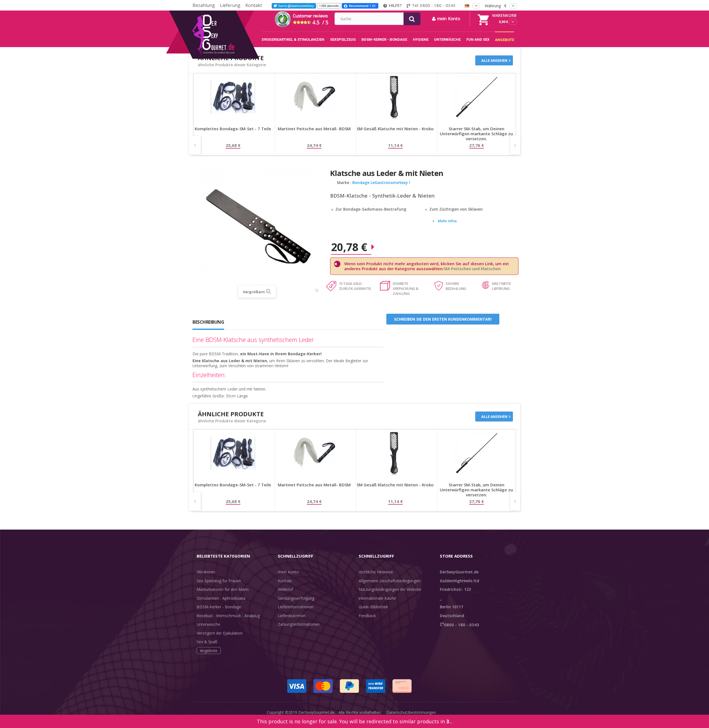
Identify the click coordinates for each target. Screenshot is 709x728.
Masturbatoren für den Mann (223, 589)
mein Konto (288, 571)
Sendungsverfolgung (296, 598)
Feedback (367, 615)
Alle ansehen (494, 60)
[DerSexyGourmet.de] (225, 12)
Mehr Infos (447, 220)
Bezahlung (203, 5)
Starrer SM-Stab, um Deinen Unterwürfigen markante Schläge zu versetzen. (476, 133)
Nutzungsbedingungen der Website (390, 589)
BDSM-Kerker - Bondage (219, 606)
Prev (196, 145)
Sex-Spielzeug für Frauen (219, 580)
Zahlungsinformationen (299, 624)
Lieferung (230, 5)
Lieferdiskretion (291, 615)
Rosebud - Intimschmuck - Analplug (228, 615)
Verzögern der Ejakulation (220, 633)
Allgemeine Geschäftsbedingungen (389, 580)
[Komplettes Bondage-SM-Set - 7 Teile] (233, 97)
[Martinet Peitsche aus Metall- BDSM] (314, 97)
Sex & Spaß (207, 641)
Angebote (208, 650)
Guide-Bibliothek (373, 606)
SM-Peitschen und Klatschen (472, 268)
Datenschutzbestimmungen (411, 712)
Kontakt (253, 5)
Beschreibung (208, 322)
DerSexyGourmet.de (316, 712)
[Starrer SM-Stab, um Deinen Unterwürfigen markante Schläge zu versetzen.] (476, 97)
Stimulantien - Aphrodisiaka (221, 598)
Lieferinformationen (296, 606)
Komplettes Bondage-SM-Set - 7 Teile (233, 128)
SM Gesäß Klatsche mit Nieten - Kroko (395, 128)
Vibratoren (206, 571)
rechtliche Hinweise (376, 571)
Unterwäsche (208, 624)
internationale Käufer (377, 598)
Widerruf (285, 589)
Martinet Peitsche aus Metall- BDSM (314, 128)
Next (515, 145)
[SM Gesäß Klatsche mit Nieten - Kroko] (395, 97)
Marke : (344, 182)
